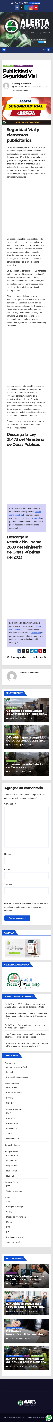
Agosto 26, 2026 (16, 1311)
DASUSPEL (11, 1088)
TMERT (9, 1134)
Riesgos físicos (11, 1182)
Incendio (10, 1072)
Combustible (12, 1155)
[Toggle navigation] (24, 50)
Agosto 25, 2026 (16, 1366)
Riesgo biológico (12, 1145)
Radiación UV (12, 1139)
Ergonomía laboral (14, 1300)
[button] (44, 50)
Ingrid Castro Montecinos (15, 1034)
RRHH (7, 1198)
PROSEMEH (12, 1123)
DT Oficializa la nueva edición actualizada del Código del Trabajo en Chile (25, 1016)
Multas (9, 1222)
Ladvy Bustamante (23, 84)
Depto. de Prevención (16, 1217)
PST (8, 1227)
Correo (8, 869)
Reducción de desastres (24, 65)
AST (8, 1202)
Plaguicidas (11, 1166)
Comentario (10, 804)
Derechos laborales (14, 1328)
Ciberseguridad (17, 657)
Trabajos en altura (14, 1191)
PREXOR (10, 1118)
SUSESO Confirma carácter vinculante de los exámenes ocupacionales (26, 1279)
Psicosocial (11, 1129)
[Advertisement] (26, 208)
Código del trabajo (14, 1207)
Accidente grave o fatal (16, 1067)
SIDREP (10, 1103)
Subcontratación (13, 1242)
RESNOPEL (12, 1171)
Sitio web (8, 885)
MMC (8, 1113)
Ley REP (10, 1098)
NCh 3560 (38, 657)
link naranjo (36, 518)
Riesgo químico (11, 1152)
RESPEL (10, 1176)
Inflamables (11, 1161)
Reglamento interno (15, 1237)
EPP (8, 1186)
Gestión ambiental (14, 1093)
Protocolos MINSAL (13, 1109)
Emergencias (8, 65)
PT (7, 1232)
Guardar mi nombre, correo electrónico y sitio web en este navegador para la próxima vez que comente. (26, 907)
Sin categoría (12, 1273)
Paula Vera (27, 718)
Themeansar (45, 1417)
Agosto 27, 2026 (16, 1283)
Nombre (8, 854)
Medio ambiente (11, 1084)
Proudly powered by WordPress (14, 1417)
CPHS (9, 1212)
